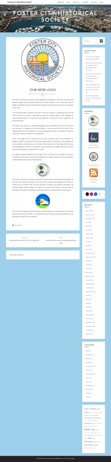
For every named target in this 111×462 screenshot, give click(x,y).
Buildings (88, 355)
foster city (89, 429)
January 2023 (89, 280)
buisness (96, 415)
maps (85, 435)
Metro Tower (93, 435)
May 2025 (88, 226)
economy (88, 423)
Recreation (88, 445)
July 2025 (88, 222)
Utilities (88, 393)
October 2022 (90, 288)
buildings (92, 415)
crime (88, 420)
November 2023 (90, 253)
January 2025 (89, 234)
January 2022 (89, 318)
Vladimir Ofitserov (50, 94)
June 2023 (89, 265)
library (98, 433)
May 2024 (88, 245)
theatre (90, 448)
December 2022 (90, 284)
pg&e (94, 438)
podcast (95, 442)
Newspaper (89, 385)
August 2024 (89, 238)
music (98, 435)
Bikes (97, 412)
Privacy (101, 2)
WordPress (59, 458)
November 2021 (90, 326)
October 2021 (90, 330)
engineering (94, 423)
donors (96, 420)
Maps (87, 378)
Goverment (89, 374)
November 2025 (90, 218)
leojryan (92, 433)
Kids (89, 433)
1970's (93, 408)
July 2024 (88, 241)
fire (96, 426)
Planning (88, 441)
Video (87, 397)
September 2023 (90, 257)
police (99, 441)
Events (88, 370)
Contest (88, 362)
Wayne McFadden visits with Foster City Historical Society (93, 98)
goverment (97, 430)
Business (88, 358)
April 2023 (89, 268)
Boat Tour (94, 2)
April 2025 (89, 230)
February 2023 (90, 276)
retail (96, 445)
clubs (85, 420)
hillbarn (85, 433)
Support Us (76, 2)
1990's (86, 412)
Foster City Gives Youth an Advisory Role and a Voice (61, 240)
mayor (88, 435)
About (68, 2)
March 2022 (89, 311)
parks (90, 438)
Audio (87, 351)
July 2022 (88, 295)
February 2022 (90, 315)
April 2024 (89, 249)
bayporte (94, 412)
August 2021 (89, 334)
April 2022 (89, 307)
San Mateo (86, 448)
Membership (60, 2)
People (88, 389)
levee (95, 433)
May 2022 (88, 303)
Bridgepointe (86, 415)
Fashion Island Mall (88, 426)
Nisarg (72, 458)
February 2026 (90, 215)
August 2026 (89, 211)
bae (91, 412)
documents (92, 420)
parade (85, 438)
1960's (86, 409)
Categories (85, 2)
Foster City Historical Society (19, 2)
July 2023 (88, 261)
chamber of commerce (92, 418)
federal (93, 426)
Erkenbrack (100, 423)
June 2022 (89, 299)
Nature (88, 382)
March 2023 (89, 272)
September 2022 (90, 291)
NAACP (101, 435)
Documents (18, 225)
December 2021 (90, 322)
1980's (99, 409)
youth (94, 448)
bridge (100, 412)
